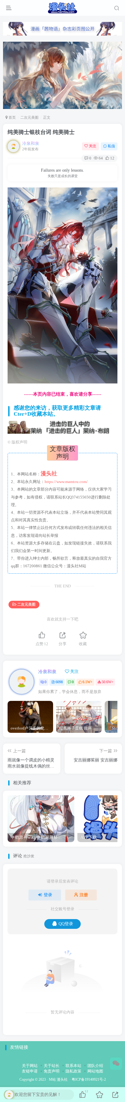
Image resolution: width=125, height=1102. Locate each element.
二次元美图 (29, 117)
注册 (83, 895)
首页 (12, 117)
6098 (59, 682)
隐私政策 (73, 1071)
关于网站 (30, 1065)
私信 (111, 146)
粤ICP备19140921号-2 (89, 1080)
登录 (48, 895)
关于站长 (51, 1065)
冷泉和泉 (30, 143)
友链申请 (30, 1071)
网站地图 (95, 1071)
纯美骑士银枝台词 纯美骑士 (41, 132)
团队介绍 (95, 1065)
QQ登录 (66, 924)
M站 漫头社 (58, 1080)
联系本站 (73, 1065)
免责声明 (51, 1071)
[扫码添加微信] (116, 1064)
